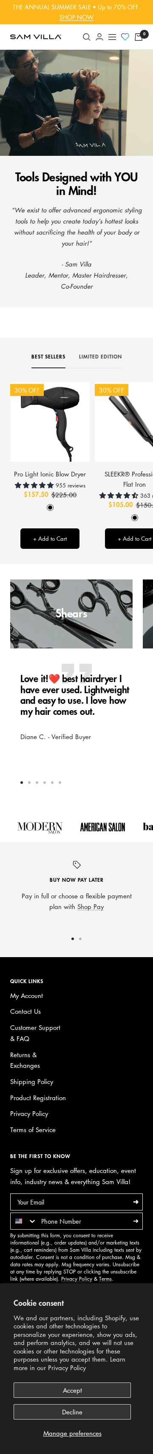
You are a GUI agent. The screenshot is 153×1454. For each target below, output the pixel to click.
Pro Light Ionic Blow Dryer (50, 474)
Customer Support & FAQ (35, 1033)
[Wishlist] (125, 37)
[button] (35, 485)
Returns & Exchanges (25, 1060)
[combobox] (24, 1221)
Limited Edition (100, 356)
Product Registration (38, 1097)
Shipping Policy (31, 1081)
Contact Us (25, 1011)
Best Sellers (48, 356)
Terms (105, 1278)
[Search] (87, 37)
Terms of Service (33, 1129)
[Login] (99, 36)
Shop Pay (90, 906)
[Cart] (138, 37)
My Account (26, 995)
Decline (72, 1412)
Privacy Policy (67, 1367)
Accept (72, 1390)
